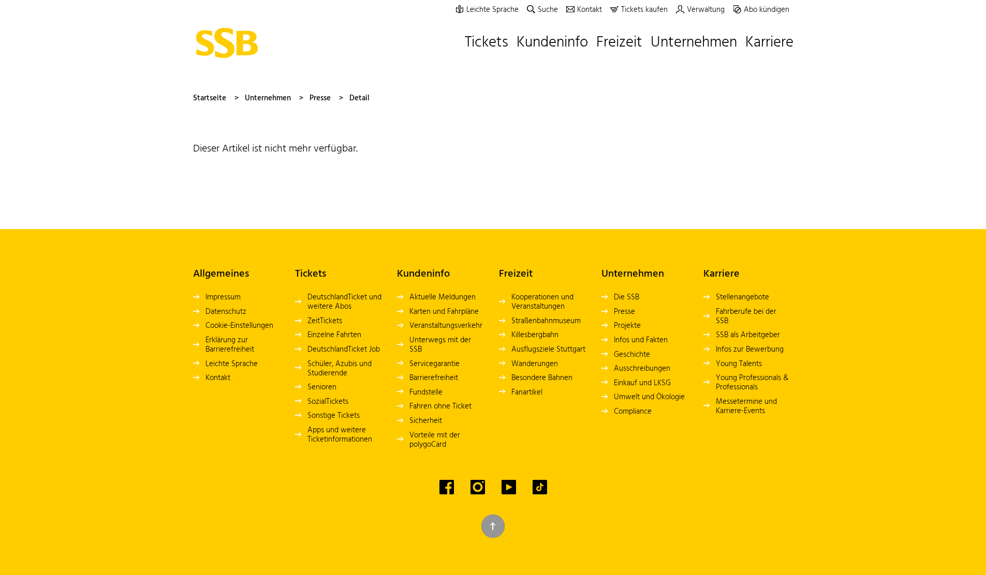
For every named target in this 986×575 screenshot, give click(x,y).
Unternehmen (268, 98)
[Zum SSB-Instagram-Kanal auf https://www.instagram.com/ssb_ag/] (477, 487)
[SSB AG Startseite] (230, 43)
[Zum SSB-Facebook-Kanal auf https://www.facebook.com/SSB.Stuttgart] (446, 487)
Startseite (209, 98)
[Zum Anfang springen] (493, 526)
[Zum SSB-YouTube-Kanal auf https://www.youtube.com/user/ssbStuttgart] (509, 487)
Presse (320, 98)
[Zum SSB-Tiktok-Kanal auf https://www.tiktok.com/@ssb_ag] (540, 487)
